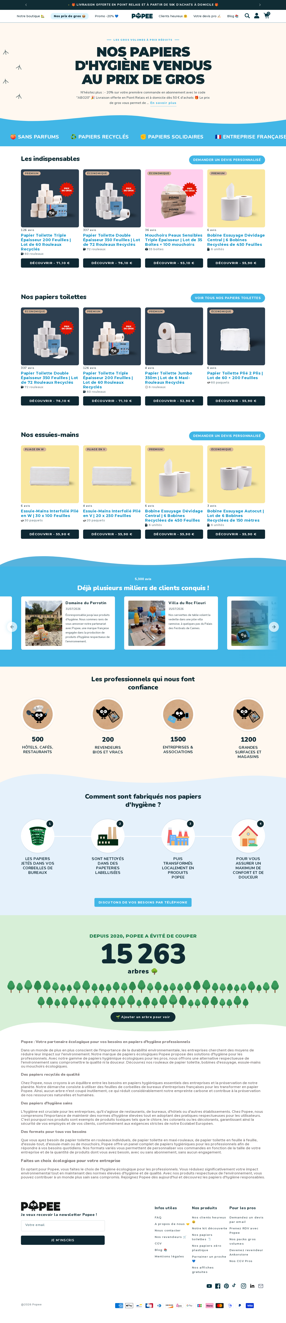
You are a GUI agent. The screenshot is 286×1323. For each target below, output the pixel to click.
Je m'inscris (62, 1240)
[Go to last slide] (12, 626)
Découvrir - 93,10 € (174, 263)
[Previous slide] (26, 5)
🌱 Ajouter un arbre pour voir (143, 1017)
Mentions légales (169, 1256)
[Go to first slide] (260, 5)
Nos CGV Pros (241, 1261)
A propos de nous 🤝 (172, 1224)
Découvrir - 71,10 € (50, 263)
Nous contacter (168, 1230)
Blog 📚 (161, 1250)
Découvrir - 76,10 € (111, 263)
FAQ (158, 1217)
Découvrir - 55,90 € (236, 263)
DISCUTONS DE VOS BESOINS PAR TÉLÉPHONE (143, 902)
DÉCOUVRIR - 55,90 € (236, 401)
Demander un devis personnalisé (227, 160)
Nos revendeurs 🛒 (171, 1237)
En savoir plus (163, 103)
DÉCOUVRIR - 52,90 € (174, 401)
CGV (158, 1243)
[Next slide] (274, 626)
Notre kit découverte (209, 1228)
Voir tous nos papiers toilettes (228, 298)
